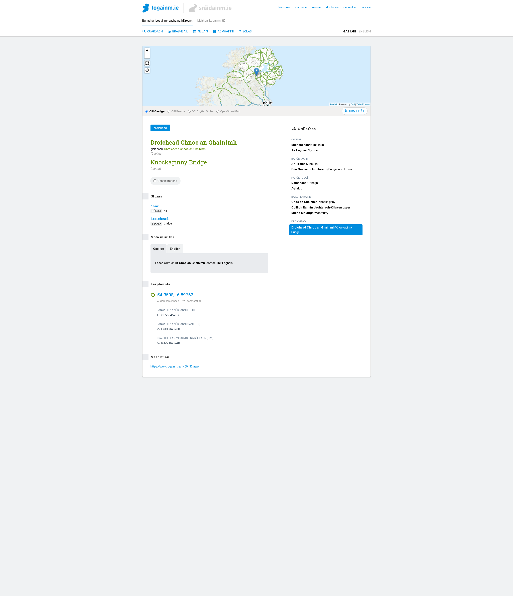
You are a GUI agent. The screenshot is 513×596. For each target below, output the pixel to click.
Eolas (247, 31)
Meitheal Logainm (209, 20)
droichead (159, 218)
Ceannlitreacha (167, 181)
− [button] (147, 56)
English (365, 31)
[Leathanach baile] (160, 8)
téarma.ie (284, 7)
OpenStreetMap (230, 111)
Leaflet (333, 104)
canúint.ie (349, 7)
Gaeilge (349, 31)
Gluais (202, 31)
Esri (353, 104)
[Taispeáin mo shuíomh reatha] (147, 70)
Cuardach (154, 31)
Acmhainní (225, 31)
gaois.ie (366, 7)
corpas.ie (301, 7)
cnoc (154, 206)
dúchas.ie (332, 7)
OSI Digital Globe (202, 111)
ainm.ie (316, 7)
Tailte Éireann (363, 104)
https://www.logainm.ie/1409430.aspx (174, 366)
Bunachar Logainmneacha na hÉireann (167, 20)
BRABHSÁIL (357, 111)
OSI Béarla (178, 111)
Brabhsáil (180, 31)
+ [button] (147, 50)
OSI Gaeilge (157, 111)
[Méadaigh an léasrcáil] (147, 63)
